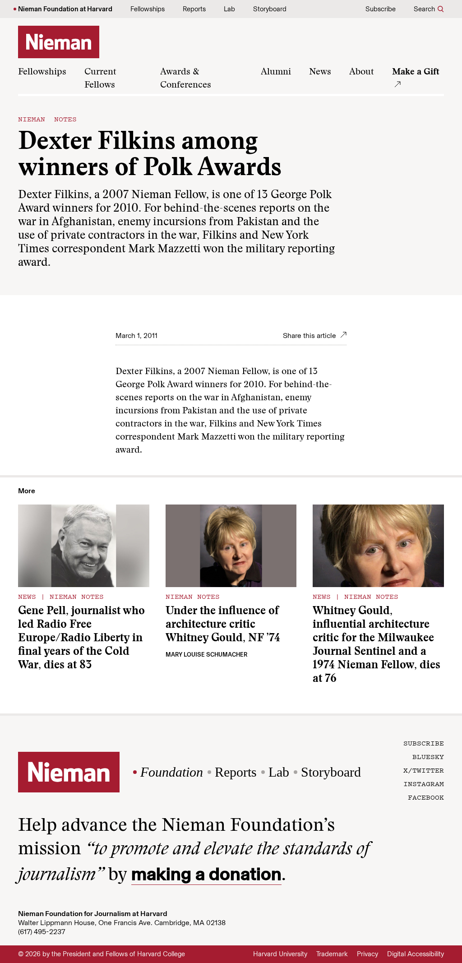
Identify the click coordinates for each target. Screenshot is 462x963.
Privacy (367, 954)
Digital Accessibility (415, 954)
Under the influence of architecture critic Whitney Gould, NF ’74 (223, 625)
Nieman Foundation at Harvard (65, 9)
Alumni (276, 72)
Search (424, 9)
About (361, 72)
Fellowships (147, 9)
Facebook (426, 797)
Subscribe (380, 9)
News (320, 72)
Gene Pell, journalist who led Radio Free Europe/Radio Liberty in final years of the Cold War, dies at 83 (81, 638)
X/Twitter (423, 770)
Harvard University (280, 954)
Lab (229, 9)
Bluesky (428, 756)
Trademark (332, 954)
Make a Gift (415, 72)
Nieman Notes (47, 118)
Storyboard (269, 9)
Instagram (423, 783)
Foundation (171, 771)
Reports (194, 9)
